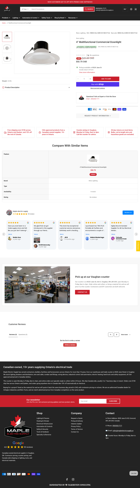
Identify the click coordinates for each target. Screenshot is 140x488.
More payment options (97, 88)
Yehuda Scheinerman (121, 238)
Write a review (70, 345)
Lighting (15, 18)
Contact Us (82, 292)
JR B (66, 237)
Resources (72, 18)
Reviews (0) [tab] (13, 334)
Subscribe (113, 401)
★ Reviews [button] (138, 246)
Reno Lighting (80, 33)
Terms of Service (77, 429)
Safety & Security (42, 429)
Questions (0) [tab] (23, 334)
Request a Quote (76, 418)
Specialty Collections (44, 435)
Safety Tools (46, 18)
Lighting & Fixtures (43, 418)
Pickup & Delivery (77, 421)
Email (88, 99)
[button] (80, 55)
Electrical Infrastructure (45, 424)
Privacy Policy (76, 426)
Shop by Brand (59, 18)
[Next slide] (136, 234)
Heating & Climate (43, 421)
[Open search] (110, 334)
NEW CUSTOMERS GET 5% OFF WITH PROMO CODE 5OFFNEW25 (70, 2)
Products (5, 18)
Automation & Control (29, 18)
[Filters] (116, 334)
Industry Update (76, 424)
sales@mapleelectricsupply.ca (123, 431)
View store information (87, 72)
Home (4, 23)
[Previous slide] (3, 234)
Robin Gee (17, 237)
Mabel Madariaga (97, 237)
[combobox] (62, 9)
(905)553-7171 (95, 99)
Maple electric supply (20, 211)
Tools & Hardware (43, 432)
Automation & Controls (44, 426)
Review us (128, 212)
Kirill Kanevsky (44, 245)
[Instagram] (73, 479)
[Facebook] (66, 479)
